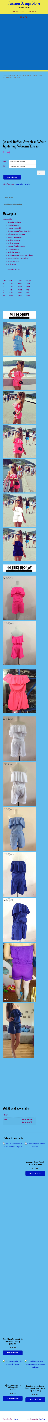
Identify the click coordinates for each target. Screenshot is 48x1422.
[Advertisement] (24, 46)
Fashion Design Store (24, 3)
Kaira (16, 1419)
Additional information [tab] (13, 204)
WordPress (42, 1419)
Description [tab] (8, 197)
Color (4, 161)
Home (4, 76)
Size (4, 166)
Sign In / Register (18, 12)
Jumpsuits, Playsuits (14, 76)
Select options (13, 1353)
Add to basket (12, 177)
